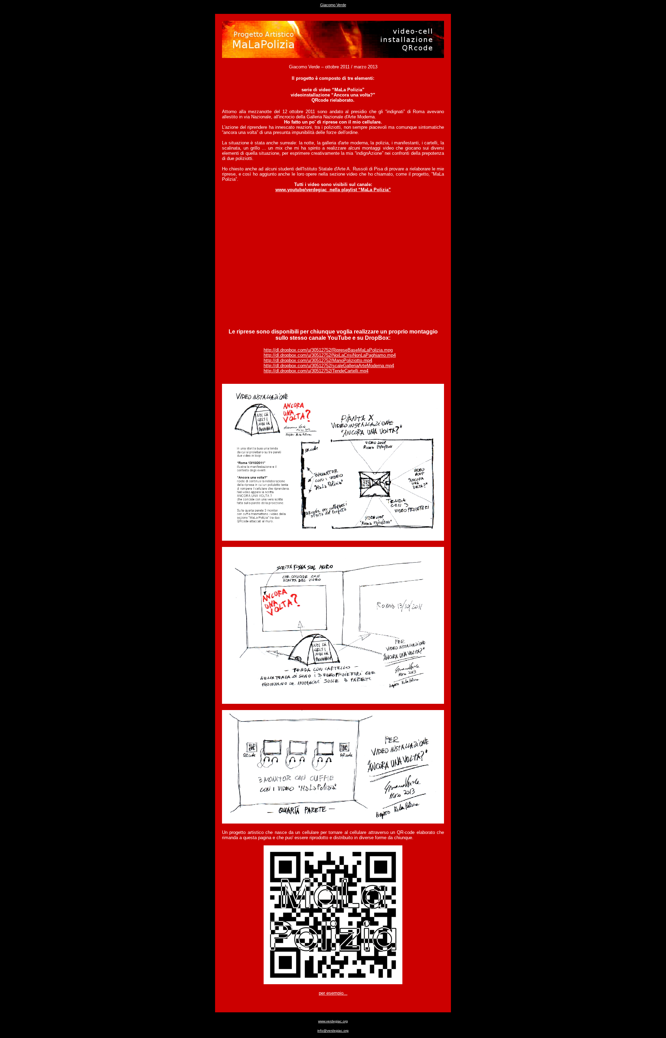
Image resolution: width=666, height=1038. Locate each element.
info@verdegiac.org (333, 1030)
